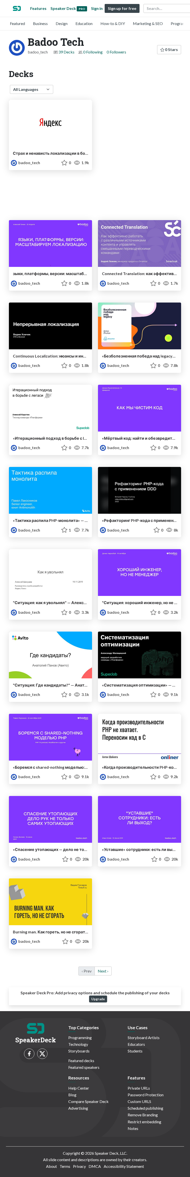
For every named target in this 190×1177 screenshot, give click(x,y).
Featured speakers (83, 1067)
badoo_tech (29, 162)
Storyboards (79, 1051)
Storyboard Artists (144, 1037)
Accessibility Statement (124, 1166)
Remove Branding (143, 1114)
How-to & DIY (112, 23)
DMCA (95, 1166)
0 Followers (116, 52)
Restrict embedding (144, 1121)
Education (84, 23)
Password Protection (146, 1094)
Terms (65, 1166)
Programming (80, 1037)
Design (62, 23)
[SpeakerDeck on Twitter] (42, 1054)
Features (38, 8)
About (51, 1166)
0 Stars (171, 49)
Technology (78, 1044)
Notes (133, 1128)
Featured (17, 23)
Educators (136, 1044)
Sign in (97, 8)
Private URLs (139, 1088)
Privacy (79, 1166)
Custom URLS (139, 1101)
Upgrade (98, 999)
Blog (72, 1094)
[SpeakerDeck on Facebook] (29, 1054)
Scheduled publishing (145, 1108)
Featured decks (81, 1060)
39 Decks (66, 52)
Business (40, 23)
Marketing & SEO (148, 23)
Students (135, 1051)
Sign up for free (122, 8)
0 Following (93, 52)
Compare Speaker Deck (88, 1101)
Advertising (78, 1108)
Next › (103, 971)
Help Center (78, 1088)
